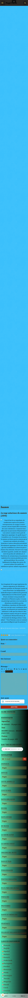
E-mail (3, 651)
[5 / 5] (9, 635)
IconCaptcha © (21, 702)
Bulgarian (7, 982)
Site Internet (6, 659)
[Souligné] (6, 669)
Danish (6, 985)
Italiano (6, 954)
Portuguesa (7, 963)
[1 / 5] (1, 635)
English (6, 948)
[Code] (2, 671)
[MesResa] (23, 996)
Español (6, 951)
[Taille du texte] (9, 669)
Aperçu (9, 671)
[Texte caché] (21, 669)
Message (4, 666)
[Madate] (14, 996)
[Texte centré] (17, 669)
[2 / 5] (3, 635)
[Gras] (2, 669)
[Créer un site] (5, 996)
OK (25, 759)
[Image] (23, 669)
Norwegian (7, 976)
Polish (5, 973)
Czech (5, 988)
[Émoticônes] (4, 671)
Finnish (6, 979)
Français (6, 945)
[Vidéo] (26, 669)
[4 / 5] (7, 635)
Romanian (7, 969)
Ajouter (14, 707)
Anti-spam (5, 698)
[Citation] (14, 669)
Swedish (6, 966)
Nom (2, 644)
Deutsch (6, 957)
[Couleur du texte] (11, 669)
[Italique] (4, 669)
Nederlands (7, 960)
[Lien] (19, 669)
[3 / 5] (5, 635)
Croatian (6, 991)
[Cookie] (3, 995)
